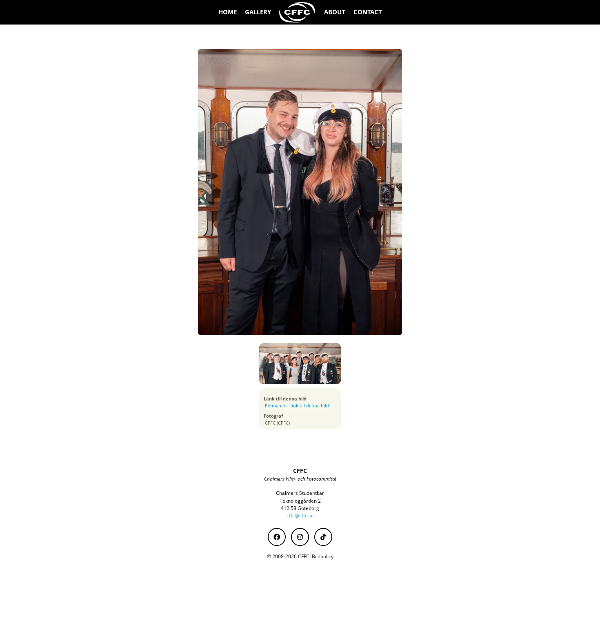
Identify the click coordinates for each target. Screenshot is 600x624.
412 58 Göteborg (300, 508)
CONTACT (367, 12)
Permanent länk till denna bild (297, 406)
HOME (227, 12)
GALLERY (258, 12)
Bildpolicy (322, 556)
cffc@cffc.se (300, 515)
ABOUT (334, 12)
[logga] (297, 12)
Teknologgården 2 (300, 500)
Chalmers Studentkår (300, 493)
